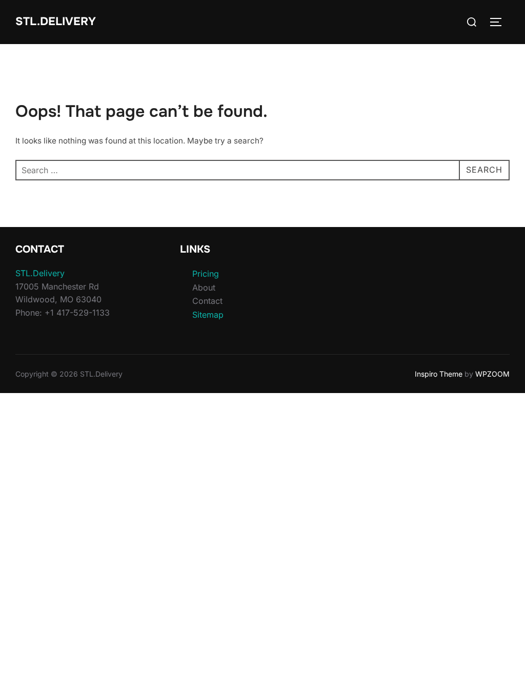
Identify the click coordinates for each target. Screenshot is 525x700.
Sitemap (208, 315)
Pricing (205, 274)
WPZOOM (492, 373)
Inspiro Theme (438, 373)
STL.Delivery (55, 21)
